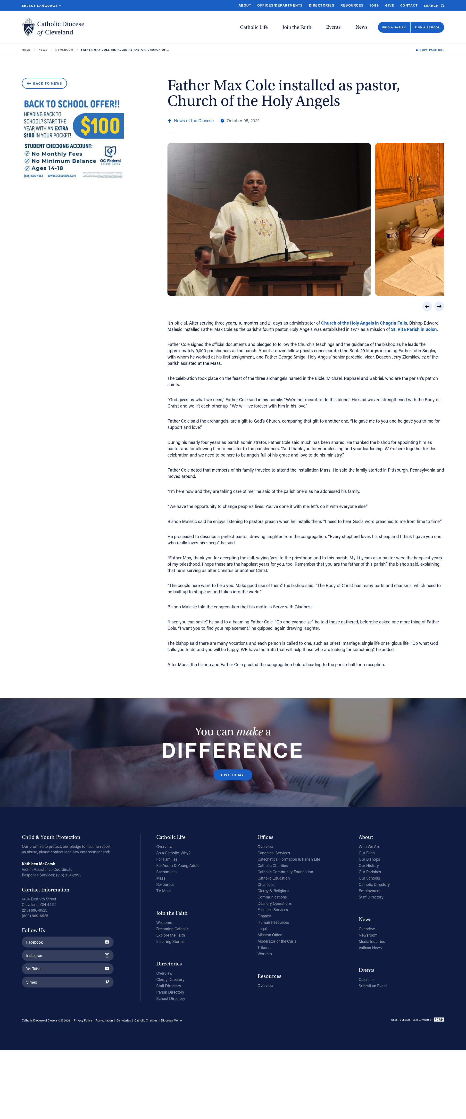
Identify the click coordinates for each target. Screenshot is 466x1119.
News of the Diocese (194, 120)
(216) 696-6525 (34, 910)
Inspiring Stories (170, 941)
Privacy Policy (83, 1020)
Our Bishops (369, 859)
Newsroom (64, 50)
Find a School (427, 27)
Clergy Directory (170, 979)
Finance (264, 915)
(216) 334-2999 (69, 874)
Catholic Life (254, 27)
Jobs (374, 5)
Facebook (34, 942)
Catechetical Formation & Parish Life (289, 859)
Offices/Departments (280, 5)
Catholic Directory (374, 884)
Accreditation (104, 1020)
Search (431, 5)
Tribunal (264, 947)
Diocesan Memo (171, 1020)
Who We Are (369, 846)
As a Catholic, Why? (173, 852)
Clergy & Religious (273, 890)
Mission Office (270, 934)
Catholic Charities (273, 865)
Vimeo (31, 982)
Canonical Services (274, 852)
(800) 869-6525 (35, 915)
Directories (321, 5)
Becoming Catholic (172, 928)
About (245, 5)
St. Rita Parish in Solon (414, 329)
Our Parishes (370, 871)
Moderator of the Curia (277, 941)
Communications (272, 896)
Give (389, 5)
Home (26, 50)
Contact (409, 5)
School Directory (170, 998)
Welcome (164, 922)
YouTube (33, 968)
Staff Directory (168, 985)
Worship (265, 953)
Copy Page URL (431, 50)
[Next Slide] (439, 306)
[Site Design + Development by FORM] (417, 1020)
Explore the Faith (170, 935)
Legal (262, 928)
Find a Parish (394, 27)
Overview (164, 846)
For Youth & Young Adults (178, 865)
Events (333, 27)
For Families (166, 859)
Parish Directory (170, 992)
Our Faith (367, 852)
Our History (369, 865)
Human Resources (273, 922)
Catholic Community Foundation (285, 871)
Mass (161, 878)
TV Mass (163, 890)
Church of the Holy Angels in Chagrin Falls (364, 323)
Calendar (366, 979)
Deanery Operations (275, 903)
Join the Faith (297, 27)
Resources (352, 5)
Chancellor (267, 884)
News (361, 27)
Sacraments (166, 871)
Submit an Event (373, 985)
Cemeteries (123, 1020)
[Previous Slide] (427, 306)
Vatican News (370, 947)
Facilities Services (273, 909)
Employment (370, 890)
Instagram (34, 955)
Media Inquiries (372, 941)
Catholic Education (274, 878)
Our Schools (369, 878)
